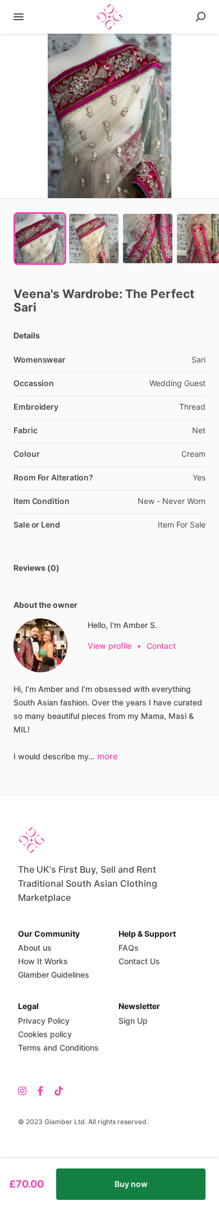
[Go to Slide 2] (93, 238)
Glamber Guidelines (53, 974)
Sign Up (133, 1020)
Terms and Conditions (58, 1047)
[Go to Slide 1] (39, 238)
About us (35, 947)
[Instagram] (25, 1090)
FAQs (128, 947)
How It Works (43, 961)
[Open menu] (18, 17)
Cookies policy (45, 1034)
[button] (109, 116)
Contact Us (139, 961)
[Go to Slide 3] (147, 238)
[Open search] (200, 17)
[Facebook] (40, 1090)
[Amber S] (40, 645)
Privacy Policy (44, 1020)
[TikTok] (56, 1090)
